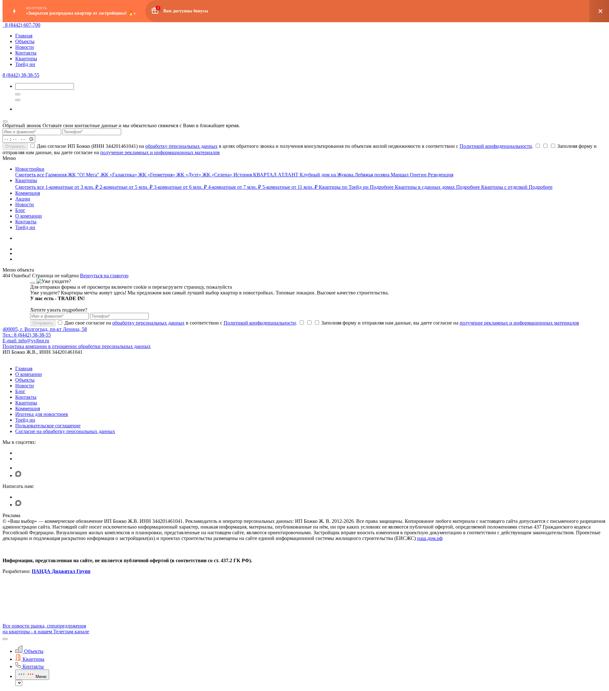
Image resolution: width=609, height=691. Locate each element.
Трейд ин (25, 64)
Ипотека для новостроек (41, 414)
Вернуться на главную (104, 275)
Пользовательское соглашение (48, 425)
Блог (20, 391)
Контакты (25, 53)
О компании (28, 374)
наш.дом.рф (429, 538)
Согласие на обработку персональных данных (65, 431)
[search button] (17, 100)
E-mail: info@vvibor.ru (26, 340)
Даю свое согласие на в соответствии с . (180, 323)
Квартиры (26, 58)
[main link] (4, 25)
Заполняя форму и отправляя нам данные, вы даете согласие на (449, 323)
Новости (24, 47)
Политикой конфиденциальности (496, 146)
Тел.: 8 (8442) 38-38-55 (27, 335)
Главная (23, 35)
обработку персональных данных (181, 146)
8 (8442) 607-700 (22, 25)
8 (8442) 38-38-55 (21, 75)
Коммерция (27, 408)
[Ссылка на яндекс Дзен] (19, 468)
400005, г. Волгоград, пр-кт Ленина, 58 (45, 329)
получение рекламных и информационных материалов (160, 152)
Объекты (25, 41)
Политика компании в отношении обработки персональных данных (77, 346)
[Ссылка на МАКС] (18, 475)
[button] (5, 639)
